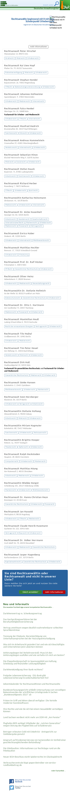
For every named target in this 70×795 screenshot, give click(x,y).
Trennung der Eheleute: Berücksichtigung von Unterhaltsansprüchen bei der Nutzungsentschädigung (29, 637)
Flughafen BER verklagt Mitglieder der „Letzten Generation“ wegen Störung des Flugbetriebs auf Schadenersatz (32, 724)
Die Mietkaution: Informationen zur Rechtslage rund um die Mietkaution (31, 749)
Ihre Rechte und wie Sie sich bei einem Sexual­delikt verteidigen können (33, 710)
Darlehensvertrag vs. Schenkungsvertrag (22, 613)
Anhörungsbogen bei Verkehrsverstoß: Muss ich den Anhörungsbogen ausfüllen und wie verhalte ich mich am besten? (34, 654)
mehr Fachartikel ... (58, 771)
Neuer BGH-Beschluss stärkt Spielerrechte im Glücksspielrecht (32, 757)
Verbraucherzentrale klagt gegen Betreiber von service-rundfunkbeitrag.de (29, 764)
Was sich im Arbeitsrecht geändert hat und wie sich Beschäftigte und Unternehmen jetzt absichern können (33, 645)
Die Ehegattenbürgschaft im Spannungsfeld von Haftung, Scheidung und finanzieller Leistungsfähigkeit (30, 662)
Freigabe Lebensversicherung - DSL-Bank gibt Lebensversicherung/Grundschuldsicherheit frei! (26, 676)
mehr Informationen (54, 592)
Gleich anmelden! (30, 592)
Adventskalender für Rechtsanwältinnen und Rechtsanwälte (31, 684)
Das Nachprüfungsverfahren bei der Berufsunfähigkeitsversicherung (20, 620)
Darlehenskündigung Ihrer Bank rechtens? (23, 669)
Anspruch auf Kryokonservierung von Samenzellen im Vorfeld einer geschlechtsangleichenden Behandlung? (34, 741)
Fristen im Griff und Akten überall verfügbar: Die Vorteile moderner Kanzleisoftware (30, 701)
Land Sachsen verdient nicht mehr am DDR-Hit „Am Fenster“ (32, 717)
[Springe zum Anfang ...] (65, 790)
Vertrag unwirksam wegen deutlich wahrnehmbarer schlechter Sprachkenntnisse (33, 629)
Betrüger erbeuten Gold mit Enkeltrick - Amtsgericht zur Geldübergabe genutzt (30, 733)
